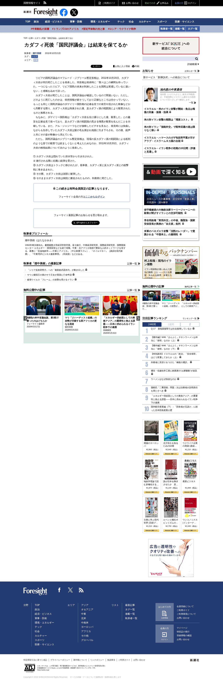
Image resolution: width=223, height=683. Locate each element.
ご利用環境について (186, 614)
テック (121, 21)
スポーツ (162, 21)
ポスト (98, 66)
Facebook (59, 590)
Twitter (70, 590)
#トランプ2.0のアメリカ (65, 29)
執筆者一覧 (166, 28)
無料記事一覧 (190, 287)
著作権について (80, 660)
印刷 (137, 66)
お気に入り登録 (122, 66)
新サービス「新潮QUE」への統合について (166, 77)
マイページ (182, 628)
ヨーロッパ (87, 627)
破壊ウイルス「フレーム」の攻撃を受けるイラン (50, 279)
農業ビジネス (189, 481)
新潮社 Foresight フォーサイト (41, 12)
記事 (31, 38)
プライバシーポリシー (60, 660)
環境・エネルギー (100, 21)
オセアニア (87, 609)
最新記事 (130, 605)
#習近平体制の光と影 (93, 29)
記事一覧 (132, 263)
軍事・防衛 (76, 21)
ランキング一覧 (189, 318)
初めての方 (157, 3)
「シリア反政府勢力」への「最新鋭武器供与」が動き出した (56, 270)
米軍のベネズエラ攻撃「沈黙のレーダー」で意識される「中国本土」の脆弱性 (169, 233)
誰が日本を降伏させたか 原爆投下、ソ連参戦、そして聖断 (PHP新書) (170, 483)
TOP (27, 21)
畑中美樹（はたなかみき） (39, 240)
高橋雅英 (107, 330)
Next (138, 318)
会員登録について (185, 606)
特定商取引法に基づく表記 (35, 660)
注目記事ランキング (154, 318)
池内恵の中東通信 (171, 89)
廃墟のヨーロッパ (151, 444)
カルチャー (145, 21)
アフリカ (86, 631)
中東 (36, 60)
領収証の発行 (183, 631)
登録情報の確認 (184, 635)
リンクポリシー (97, 660)
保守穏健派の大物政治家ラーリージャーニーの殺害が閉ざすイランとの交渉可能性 (169, 211)
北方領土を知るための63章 (170, 444)
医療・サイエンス (184, 21)
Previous (25, 318)
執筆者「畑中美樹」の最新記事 (43, 263)
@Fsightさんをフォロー (87, 222)
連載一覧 (180, 28)
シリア (34, 56)
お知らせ (147, 70)
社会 (131, 21)
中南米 (84, 622)
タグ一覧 (193, 28)
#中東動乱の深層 (40, 29)
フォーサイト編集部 (35, 324)
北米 (83, 618)
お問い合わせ (132, 3)
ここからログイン (95, 196)
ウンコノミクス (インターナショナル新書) (190, 521)
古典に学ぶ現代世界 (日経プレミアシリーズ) (151, 521)
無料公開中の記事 (34, 289)
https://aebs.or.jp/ (43, 670)
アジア (84, 605)
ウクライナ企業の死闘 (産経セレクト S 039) (190, 445)
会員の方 (185, 3)
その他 (84, 635)
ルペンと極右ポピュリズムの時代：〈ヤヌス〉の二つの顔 (170, 521)
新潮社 (194, 660)
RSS (45, 3)
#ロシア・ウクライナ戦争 (122, 29)
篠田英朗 (69, 327)
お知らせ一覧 (190, 71)
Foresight (35, 591)
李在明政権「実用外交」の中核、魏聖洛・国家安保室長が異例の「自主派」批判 (169, 222)
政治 (36, 21)
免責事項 (111, 660)
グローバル (87, 640)
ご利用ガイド (108, 3)
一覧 (191, 102)
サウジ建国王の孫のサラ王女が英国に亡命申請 (49, 275)
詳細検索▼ (193, 64)
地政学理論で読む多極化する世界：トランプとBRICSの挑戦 (151, 483)
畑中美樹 (37, 53)
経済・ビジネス (53, 21)
